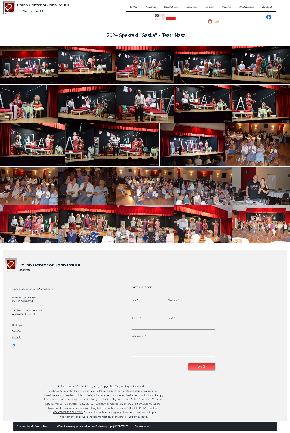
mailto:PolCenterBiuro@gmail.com (130, 403)
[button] (150, 7)
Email (170, 318)
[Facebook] (268, 17)
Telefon (135, 318)
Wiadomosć (138, 336)
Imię (134, 300)
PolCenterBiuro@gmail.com (36, 288)
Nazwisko (173, 300)
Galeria (16, 330)
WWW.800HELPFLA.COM (68, 412)
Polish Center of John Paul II (43, 5)
